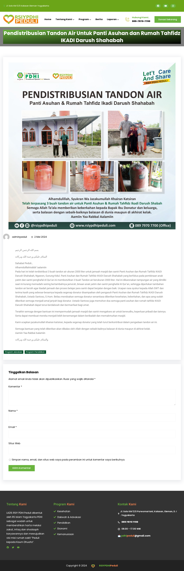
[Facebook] (158, 6)
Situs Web (14, 443)
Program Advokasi (13, 352)
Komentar (15, 386)
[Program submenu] (90, 19)
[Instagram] (173, 6)
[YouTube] (165, 6)
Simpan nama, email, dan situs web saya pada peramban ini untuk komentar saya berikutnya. (68, 459)
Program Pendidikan (35, 352)
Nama (13, 410)
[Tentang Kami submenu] (73, 19)
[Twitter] (13, 547)
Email (12, 427)
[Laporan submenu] (118, 19)
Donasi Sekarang (167, 19)
